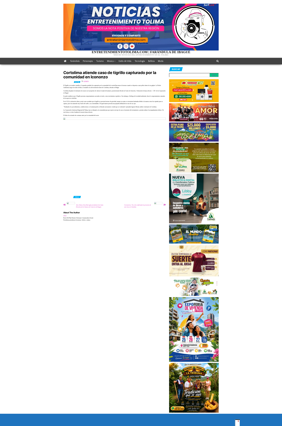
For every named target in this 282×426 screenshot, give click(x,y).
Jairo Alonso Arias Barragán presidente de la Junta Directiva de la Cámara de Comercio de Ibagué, (89, 206)
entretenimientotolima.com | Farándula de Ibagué (141, 52)
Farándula (75, 61)
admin (86, 81)
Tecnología (140, 61)
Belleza (151, 61)
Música (110, 61)
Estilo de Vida (125, 61)
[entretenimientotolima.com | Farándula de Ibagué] (65, 61)
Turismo (100, 61)
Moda (160, 61)
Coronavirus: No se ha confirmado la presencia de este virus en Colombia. (137, 206)
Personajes (88, 61)
